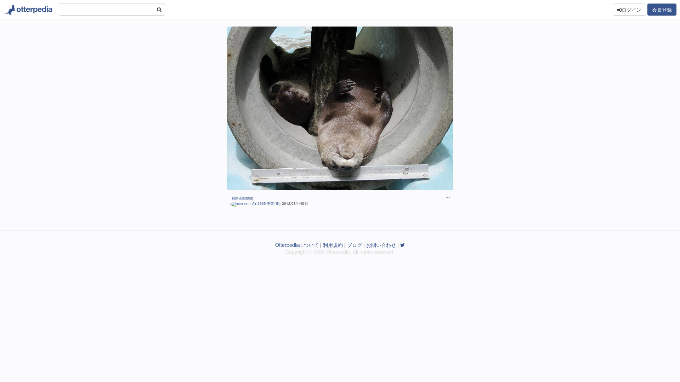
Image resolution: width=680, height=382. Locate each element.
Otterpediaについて (297, 244)
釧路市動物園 (242, 198)
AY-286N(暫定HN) (266, 203)
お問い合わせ (381, 244)
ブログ (354, 244)
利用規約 (333, 244)
